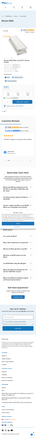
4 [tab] (17, 161)
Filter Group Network (7, 361)
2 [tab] (11, 161)
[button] (31, 434)
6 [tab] (23, 161)
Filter (6, 31)
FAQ (3, 390)
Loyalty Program (6, 358)
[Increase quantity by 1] (9, 101)
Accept (18, 223)
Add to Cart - (22, 102)
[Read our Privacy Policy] (32, 324)
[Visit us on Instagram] (6, 430)
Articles (4, 387)
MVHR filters (9, 16)
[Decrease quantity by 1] (5, 101)
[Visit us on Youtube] (12, 430)
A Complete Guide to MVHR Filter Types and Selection (17, 402)
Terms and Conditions (8, 409)
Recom (16, 16)
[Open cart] (30, 7)
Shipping (4, 374)
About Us (4, 356)
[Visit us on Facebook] (3, 430)
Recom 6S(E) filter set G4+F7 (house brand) (16, 61)
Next (30, 160)
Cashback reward (10, 106)
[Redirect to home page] (2, 16)
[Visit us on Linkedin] (9, 430)
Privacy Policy (17, 226)
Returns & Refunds (7, 377)
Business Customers (7, 380)
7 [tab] (26, 161)
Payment (4, 371)
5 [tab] (20, 161)
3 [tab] (14, 161)
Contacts (4, 364)
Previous (6, 160)
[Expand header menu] (5, 7)
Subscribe (18, 328)
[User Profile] (22, 7)
